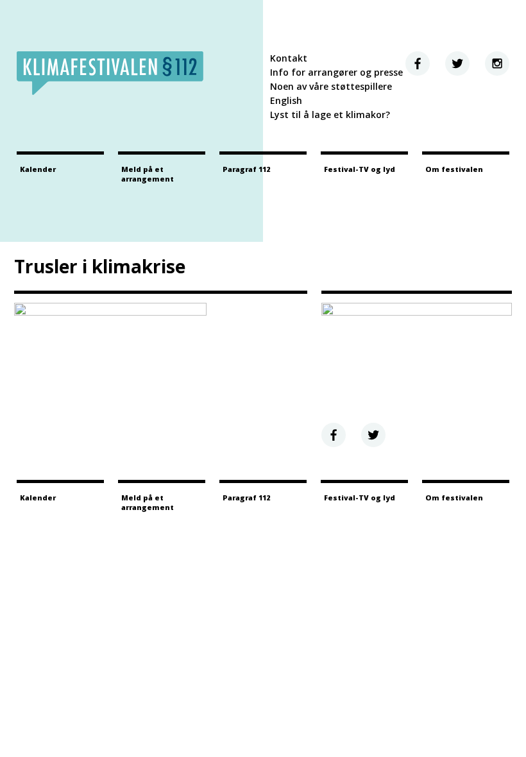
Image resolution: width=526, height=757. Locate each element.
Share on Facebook (333, 435)
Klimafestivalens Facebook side (417, 63)
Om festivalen (454, 169)
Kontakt (288, 58)
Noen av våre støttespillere (331, 86)
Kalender (38, 169)
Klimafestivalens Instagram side (497, 63)
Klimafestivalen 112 (110, 73)
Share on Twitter (373, 435)
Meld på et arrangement (147, 173)
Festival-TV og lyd (359, 169)
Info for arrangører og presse (336, 72)
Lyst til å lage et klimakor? (330, 114)
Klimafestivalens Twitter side (457, 63)
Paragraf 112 (246, 169)
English (286, 100)
